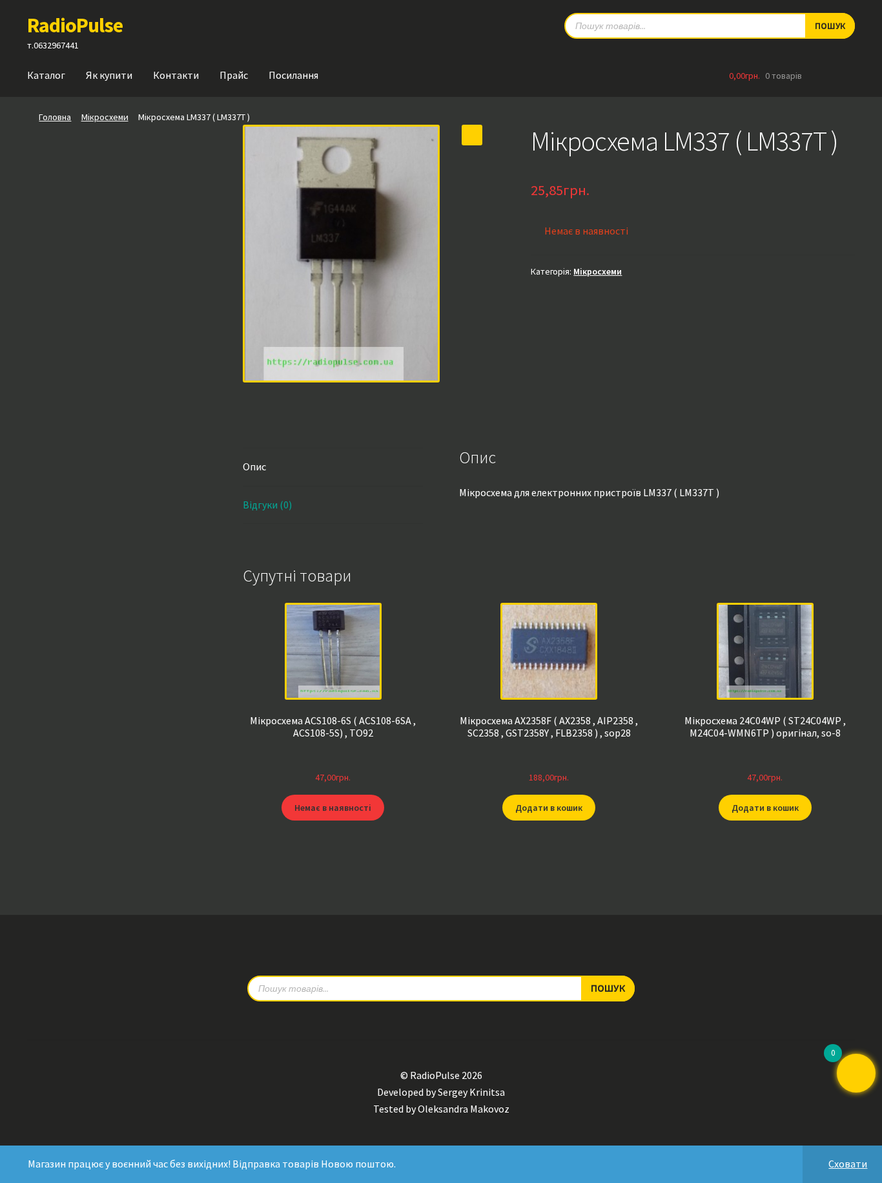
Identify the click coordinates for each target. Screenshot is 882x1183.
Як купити (109, 74)
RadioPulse (75, 25)
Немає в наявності (332, 807)
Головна (55, 117)
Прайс (234, 74)
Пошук (830, 26)
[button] (472, 135)
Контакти (176, 74)
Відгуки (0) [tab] (267, 504)
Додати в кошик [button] (548, 807)
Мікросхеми (104, 117)
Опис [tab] (254, 466)
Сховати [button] (847, 1163)
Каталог (46, 74)
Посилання (293, 74)
